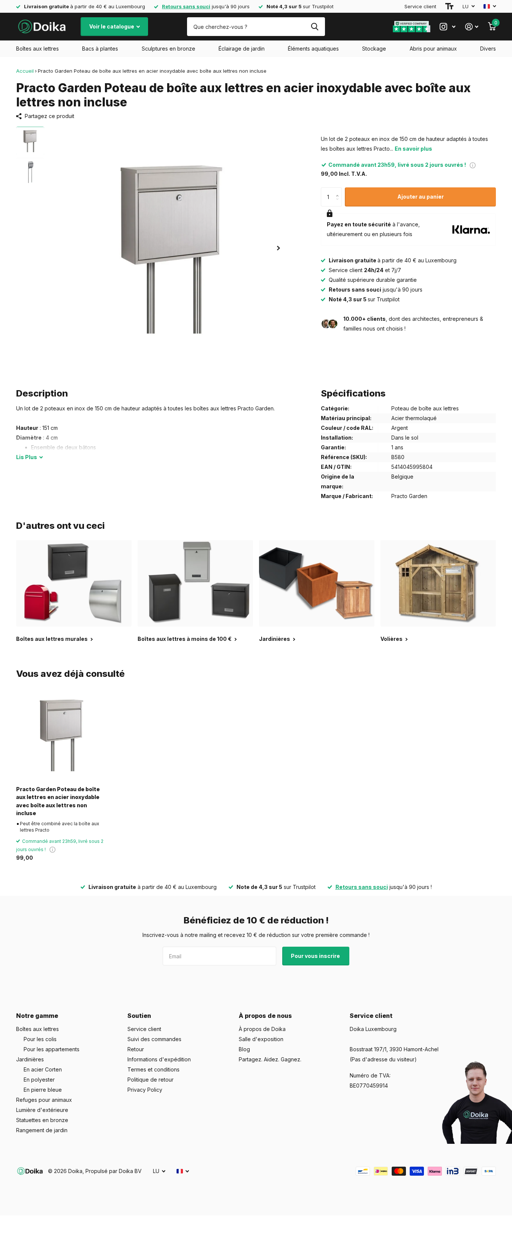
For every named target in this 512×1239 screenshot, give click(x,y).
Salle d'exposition (261, 1039)
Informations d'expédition (159, 1059)
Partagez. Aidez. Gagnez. (270, 1059)
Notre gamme (37, 1015)
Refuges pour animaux (44, 1100)
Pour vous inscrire (316, 956)
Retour (135, 1049)
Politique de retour (150, 1079)
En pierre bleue (43, 1089)
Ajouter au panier (420, 196)
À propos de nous (265, 1015)
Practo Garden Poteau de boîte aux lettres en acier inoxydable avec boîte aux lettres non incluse (58, 801)
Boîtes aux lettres (37, 48)
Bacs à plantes (100, 48)
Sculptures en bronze (168, 48)
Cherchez (314, 26)
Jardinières (30, 1059)
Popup (473, 165)
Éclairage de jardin (242, 48)
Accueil (25, 71)
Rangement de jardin (41, 1130)
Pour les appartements (51, 1049)
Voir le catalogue (112, 26)
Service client (420, 6)
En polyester (39, 1079)
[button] (278, 248)
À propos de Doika (262, 1029)
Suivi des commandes (154, 1039)
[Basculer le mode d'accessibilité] (449, 6)
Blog (244, 1049)
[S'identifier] (472, 26)
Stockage (374, 48)
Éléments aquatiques (313, 48)
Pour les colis (40, 1039)
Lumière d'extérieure (42, 1110)
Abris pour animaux (433, 48)
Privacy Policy (144, 1089)
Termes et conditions (153, 1069)
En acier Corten (43, 1069)
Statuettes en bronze (42, 1120)
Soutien (139, 1015)
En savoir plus (413, 148)
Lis (26, 457)
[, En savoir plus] (447, 26)
